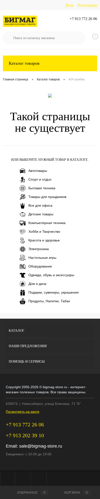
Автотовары (37, 171)
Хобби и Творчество (44, 231)
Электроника (38, 249)
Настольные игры (42, 258)
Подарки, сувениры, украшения (53, 292)
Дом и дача (37, 284)
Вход (69, 5)
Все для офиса (40, 205)
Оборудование (40, 266)
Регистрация (87, 5)
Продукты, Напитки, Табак (49, 301)
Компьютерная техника (47, 223)
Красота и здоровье (44, 240)
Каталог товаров (24, 63)
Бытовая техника (41, 188)
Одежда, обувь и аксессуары (51, 275)
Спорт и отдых (39, 179)
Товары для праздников (47, 197)
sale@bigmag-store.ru (40, 446)
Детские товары (40, 214)
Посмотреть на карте (22, 412)
